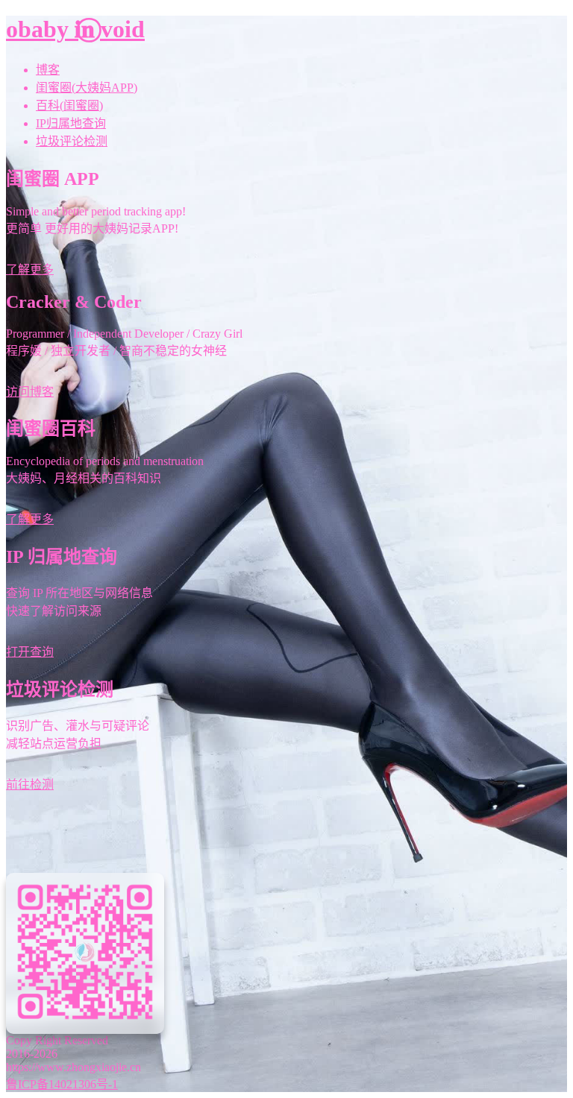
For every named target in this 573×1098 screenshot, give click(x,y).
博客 (48, 69)
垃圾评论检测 (71, 141)
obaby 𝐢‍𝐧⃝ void (75, 29)
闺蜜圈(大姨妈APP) (86, 87)
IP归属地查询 (71, 123)
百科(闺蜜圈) (69, 105)
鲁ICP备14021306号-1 (62, 1084)
